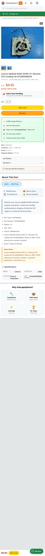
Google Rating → (14, 121)
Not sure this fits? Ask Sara (14, 169)
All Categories (11, 14)
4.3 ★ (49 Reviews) (15, 79)
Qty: (2, 102)
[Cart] (37, 3)
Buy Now (22, 113)
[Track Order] (31, 3)
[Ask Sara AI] (20, 3)
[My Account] (25, 3)
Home (4, 18)
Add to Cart (22, 108)
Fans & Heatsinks (12, 18)
